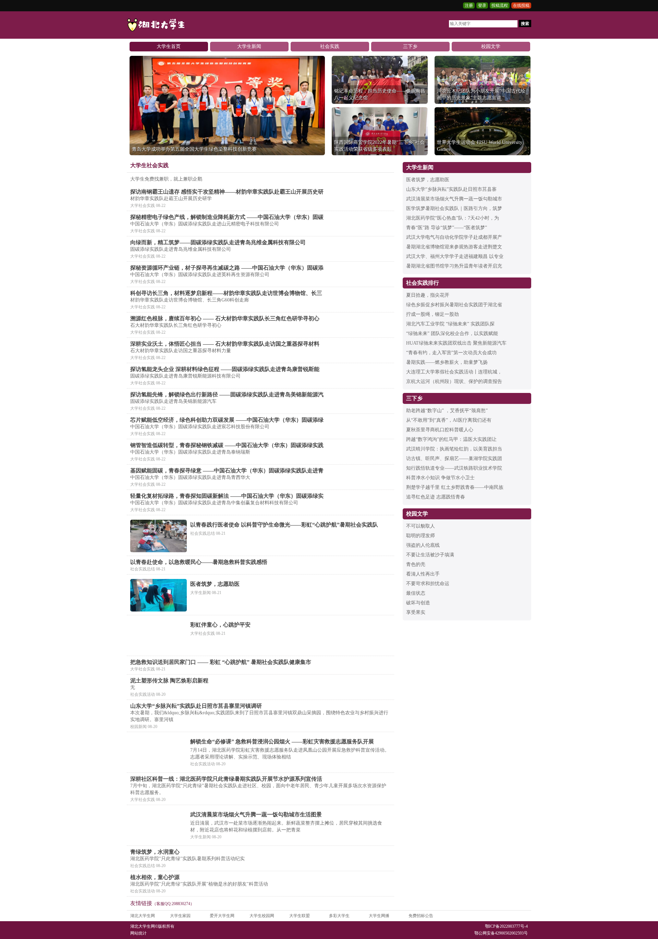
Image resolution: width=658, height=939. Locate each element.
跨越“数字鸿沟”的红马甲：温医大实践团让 (451, 439)
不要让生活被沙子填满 (430, 554)
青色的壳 (415, 564)
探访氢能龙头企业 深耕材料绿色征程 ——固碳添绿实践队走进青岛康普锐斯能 (224, 369)
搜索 (525, 23)
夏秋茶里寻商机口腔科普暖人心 (439, 429)
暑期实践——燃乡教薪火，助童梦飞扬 (447, 362)
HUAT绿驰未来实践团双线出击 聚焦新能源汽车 (456, 343)
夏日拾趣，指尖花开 (427, 295)
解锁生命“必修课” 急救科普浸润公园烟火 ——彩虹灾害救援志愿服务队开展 (282, 741)
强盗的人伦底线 (423, 545)
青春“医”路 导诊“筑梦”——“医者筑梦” (446, 227)
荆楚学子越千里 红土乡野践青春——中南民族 (454, 487)
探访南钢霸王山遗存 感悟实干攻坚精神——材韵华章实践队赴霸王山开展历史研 (227, 192)
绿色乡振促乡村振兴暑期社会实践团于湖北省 (454, 304)
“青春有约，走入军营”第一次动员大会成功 (451, 352)
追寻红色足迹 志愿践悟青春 (435, 496)
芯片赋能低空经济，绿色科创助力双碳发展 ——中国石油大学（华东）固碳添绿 (227, 420)
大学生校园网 (261, 915)
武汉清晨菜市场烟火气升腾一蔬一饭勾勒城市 (454, 198)
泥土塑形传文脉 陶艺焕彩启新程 (169, 680)
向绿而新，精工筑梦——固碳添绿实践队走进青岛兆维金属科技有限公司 (218, 242)
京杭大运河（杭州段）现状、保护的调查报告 (454, 381)
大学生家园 (180, 915)
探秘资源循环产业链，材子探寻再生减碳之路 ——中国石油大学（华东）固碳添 (227, 268)
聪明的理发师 (420, 535)
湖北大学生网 (142, 915)
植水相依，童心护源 (155, 877)
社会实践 (329, 46)
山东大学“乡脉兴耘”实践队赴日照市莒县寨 (451, 189)
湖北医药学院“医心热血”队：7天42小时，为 (452, 218)
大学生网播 (379, 915)
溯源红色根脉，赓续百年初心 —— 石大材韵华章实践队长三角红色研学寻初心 (224, 318)
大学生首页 (169, 46)
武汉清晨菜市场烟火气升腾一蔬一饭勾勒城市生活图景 (256, 814)
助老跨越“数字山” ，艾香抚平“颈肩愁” (447, 410)
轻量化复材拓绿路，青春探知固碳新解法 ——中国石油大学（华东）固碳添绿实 (227, 496)
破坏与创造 (418, 602)
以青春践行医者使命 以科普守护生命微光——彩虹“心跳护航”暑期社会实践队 (284, 525)
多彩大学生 (339, 915)
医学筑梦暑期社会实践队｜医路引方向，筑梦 (454, 208)
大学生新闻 (249, 46)
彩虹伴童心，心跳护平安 (220, 625)
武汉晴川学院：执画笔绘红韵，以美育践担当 (454, 449)
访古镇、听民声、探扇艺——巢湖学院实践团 (454, 458)
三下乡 (410, 46)
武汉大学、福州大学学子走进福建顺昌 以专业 (454, 256)
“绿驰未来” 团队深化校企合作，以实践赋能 (452, 333)
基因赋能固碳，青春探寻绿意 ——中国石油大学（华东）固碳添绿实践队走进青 (227, 470)
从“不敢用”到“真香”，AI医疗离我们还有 (448, 420)
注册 (469, 5)
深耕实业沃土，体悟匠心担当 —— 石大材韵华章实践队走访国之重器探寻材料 (224, 344)
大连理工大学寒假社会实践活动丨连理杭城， (454, 371)
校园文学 (490, 46)
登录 (482, 5)
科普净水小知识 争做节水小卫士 (440, 477)
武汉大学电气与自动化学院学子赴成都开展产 (454, 237)
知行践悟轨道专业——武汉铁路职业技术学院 (454, 468)
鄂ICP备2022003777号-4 (506, 926)
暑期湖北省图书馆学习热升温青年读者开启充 (454, 266)
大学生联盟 (299, 915)
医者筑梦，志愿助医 (215, 584)
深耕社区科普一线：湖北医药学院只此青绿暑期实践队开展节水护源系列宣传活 (226, 779)
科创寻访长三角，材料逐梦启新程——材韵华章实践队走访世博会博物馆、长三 (226, 293)
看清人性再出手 (423, 574)
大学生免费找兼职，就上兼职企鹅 (166, 179)
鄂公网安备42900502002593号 (501, 933)
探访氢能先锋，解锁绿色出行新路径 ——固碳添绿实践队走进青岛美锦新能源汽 (227, 394)
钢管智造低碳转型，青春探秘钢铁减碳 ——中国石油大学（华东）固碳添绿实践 (227, 445)
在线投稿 (521, 5)
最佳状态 (415, 593)
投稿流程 (499, 5)
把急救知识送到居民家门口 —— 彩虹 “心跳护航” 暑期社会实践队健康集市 (220, 662)
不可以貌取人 (420, 526)
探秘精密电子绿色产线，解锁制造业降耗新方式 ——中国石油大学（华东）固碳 (227, 217)
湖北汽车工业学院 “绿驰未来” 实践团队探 (450, 323)
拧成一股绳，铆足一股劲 (432, 314)
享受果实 (415, 612)
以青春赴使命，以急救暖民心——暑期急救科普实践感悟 (198, 562)
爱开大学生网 (222, 915)
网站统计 (138, 933)
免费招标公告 (421, 915)
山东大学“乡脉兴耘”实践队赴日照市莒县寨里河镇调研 (196, 706)
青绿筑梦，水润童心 (155, 852)
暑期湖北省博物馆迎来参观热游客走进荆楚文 (454, 246)
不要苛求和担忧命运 (427, 583)
